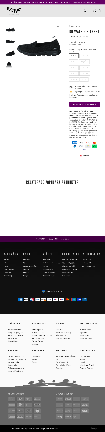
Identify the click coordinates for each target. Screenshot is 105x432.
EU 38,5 (84, 68)
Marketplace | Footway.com (38, 330)
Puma (6, 266)
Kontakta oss (86, 259)
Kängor (25, 276)
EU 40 (74, 79)
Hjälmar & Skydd (68, 266)
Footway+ (73, 97)
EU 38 (74, 68)
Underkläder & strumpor (52, 263)
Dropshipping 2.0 (15, 332)
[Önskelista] (94, 10)
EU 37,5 (84, 62)
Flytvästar (66, 276)
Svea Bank (37, 356)
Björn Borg (8, 276)
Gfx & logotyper (63, 338)
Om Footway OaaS (88, 266)
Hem (71, 25)
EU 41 (84, 79)
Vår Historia (61, 335)
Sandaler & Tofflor (30, 266)
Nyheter (83, 332)
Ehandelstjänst (14, 329)
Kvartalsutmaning (63, 332)
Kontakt (35, 344)
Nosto (34, 362)
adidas (6, 259)
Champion (7, 272)
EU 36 (74, 56)
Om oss (59, 329)
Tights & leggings (49, 272)
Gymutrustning (67, 272)
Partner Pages (86, 368)
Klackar (26, 272)
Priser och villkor (15, 335)
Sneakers (26, 259)
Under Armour (9, 269)
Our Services (86, 356)
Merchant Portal (87, 365)
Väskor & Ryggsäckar (69, 263)
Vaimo (35, 359)
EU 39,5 (84, 73)
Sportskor (27, 269)
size (71, 51)
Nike (5, 263)
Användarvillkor (87, 263)
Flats (25, 263)
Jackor (45, 266)
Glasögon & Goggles (69, 269)
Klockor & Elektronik (70, 259)
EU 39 (74, 73)
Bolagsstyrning (86, 338)
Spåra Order (37, 341)
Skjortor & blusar (49, 276)
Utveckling (13, 341)
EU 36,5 (84, 56)
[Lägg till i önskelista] (58, 27)
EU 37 (73, 62)
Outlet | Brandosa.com (42, 335)
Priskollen (12, 338)
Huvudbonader (48, 269)
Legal (82, 362)
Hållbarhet (84, 335)
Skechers (74, 27)
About (82, 359)
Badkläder (46, 259)
